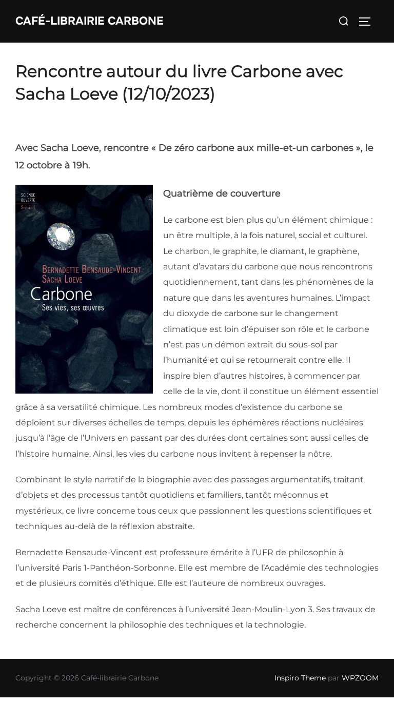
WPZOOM (360, 677)
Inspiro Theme (300, 677)
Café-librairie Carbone (89, 21)
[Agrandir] (139, 198)
